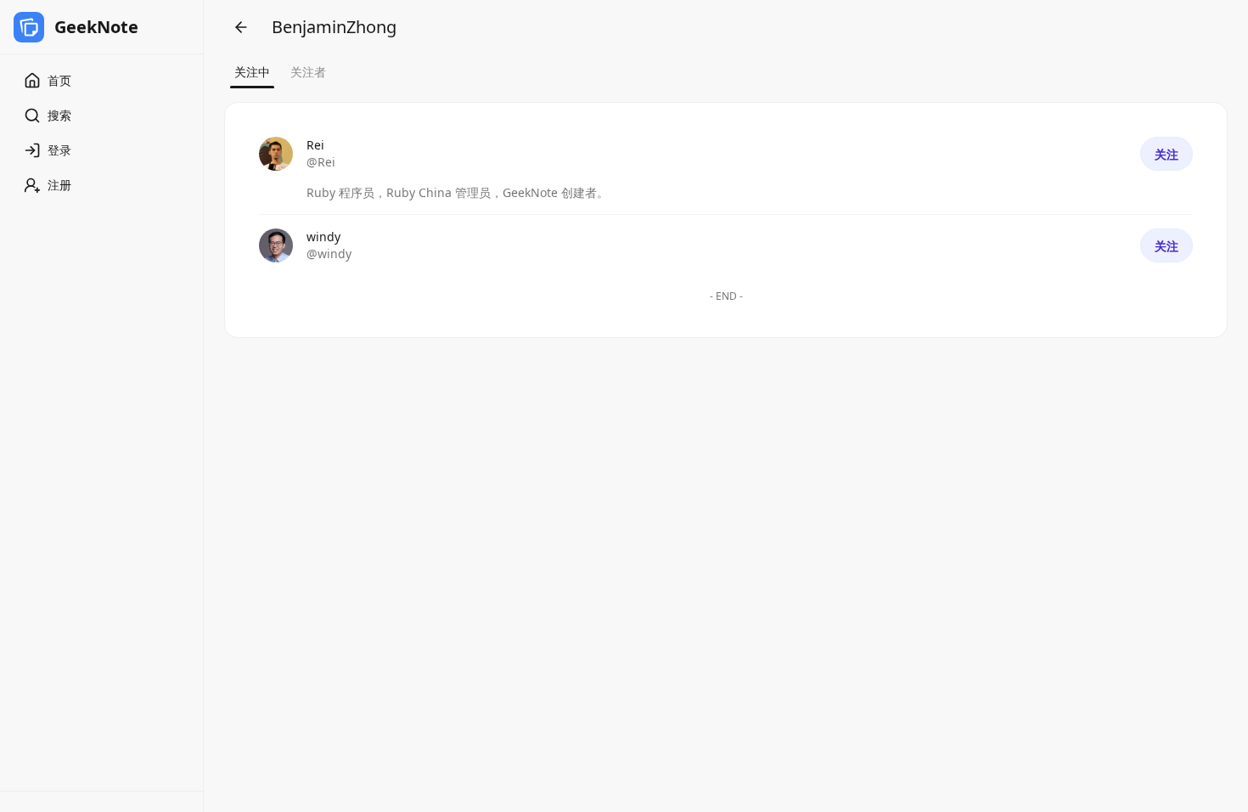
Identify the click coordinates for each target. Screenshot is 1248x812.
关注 (1166, 154)
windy (323, 236)
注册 (59, 185)
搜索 (59, 115)
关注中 (252, 72)
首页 (59, 80)
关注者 (308, 72)
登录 (59, 150)
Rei (315, 145)
